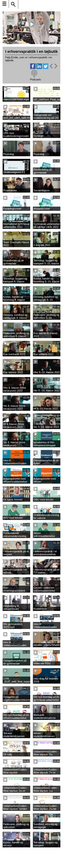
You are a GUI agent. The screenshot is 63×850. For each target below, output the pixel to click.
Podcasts (35, 79)
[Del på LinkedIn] (39, 68)
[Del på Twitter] (45, 68)
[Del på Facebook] (33, 68)
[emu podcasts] (34, 74)
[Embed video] (53, 66)
